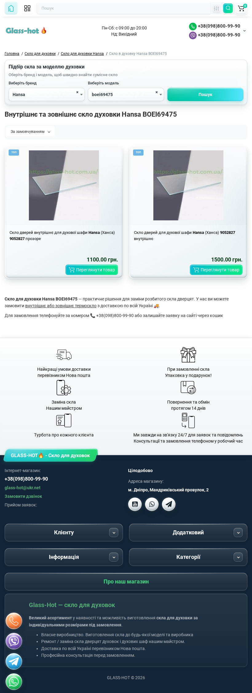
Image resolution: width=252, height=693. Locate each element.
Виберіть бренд (23, 83)
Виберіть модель (103, 83)
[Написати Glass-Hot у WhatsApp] (14, 681)
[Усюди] (216, 8)
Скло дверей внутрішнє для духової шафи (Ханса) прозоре (62, 235)
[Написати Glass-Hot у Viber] (152, 504)
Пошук (205, 94)
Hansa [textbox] (19, 94)
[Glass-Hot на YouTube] (135, 504)
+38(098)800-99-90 (218, 26)
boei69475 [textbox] (102, 94)
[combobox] (47, 94)
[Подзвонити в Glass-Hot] (14, 621)
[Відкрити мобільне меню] (27, 8)
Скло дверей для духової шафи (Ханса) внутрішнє (184, 235)
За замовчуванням (28, 132)
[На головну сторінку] (11, 8)
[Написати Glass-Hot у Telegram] (168, 504)
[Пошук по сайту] (228, 8)
